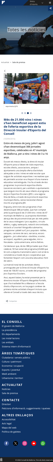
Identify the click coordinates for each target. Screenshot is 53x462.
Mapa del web (9, 427)
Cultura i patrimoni (11, 361)
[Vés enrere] (5, 71)
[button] (22, 113)
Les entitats (8, 342)
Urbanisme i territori (12, 378)
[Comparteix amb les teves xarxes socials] (50, 8)
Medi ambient (9, 374)
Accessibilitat (8, 419)
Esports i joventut (11, 369)
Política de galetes (11, 431)
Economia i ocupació (13, 365)
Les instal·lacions (11, 338)
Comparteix (13, 301)
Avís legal (7, 423)
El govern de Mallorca (13, 326)
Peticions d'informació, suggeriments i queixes (26, 408)
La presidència (9, 330)
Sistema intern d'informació (16, 346)
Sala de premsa (10, 393)
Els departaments (11, 334)
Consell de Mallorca (1, 459)
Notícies (6, 389)
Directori (6, 404)
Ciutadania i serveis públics (16, 357)
